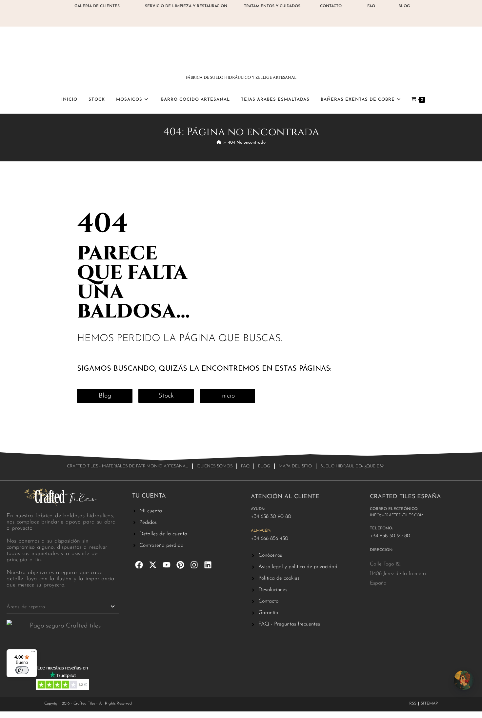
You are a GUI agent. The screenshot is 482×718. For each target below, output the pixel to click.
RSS (412, 704)
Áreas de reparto (26, 607)
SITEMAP (429, 704)
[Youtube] (166, 565)
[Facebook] (139, 565)
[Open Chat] (463, 679)
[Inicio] (218, 142)
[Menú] (33, 653)
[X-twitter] (153, 565)
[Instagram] (194, 565)
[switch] (22, 670)
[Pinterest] (180, 565)
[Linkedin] (208, 565)
